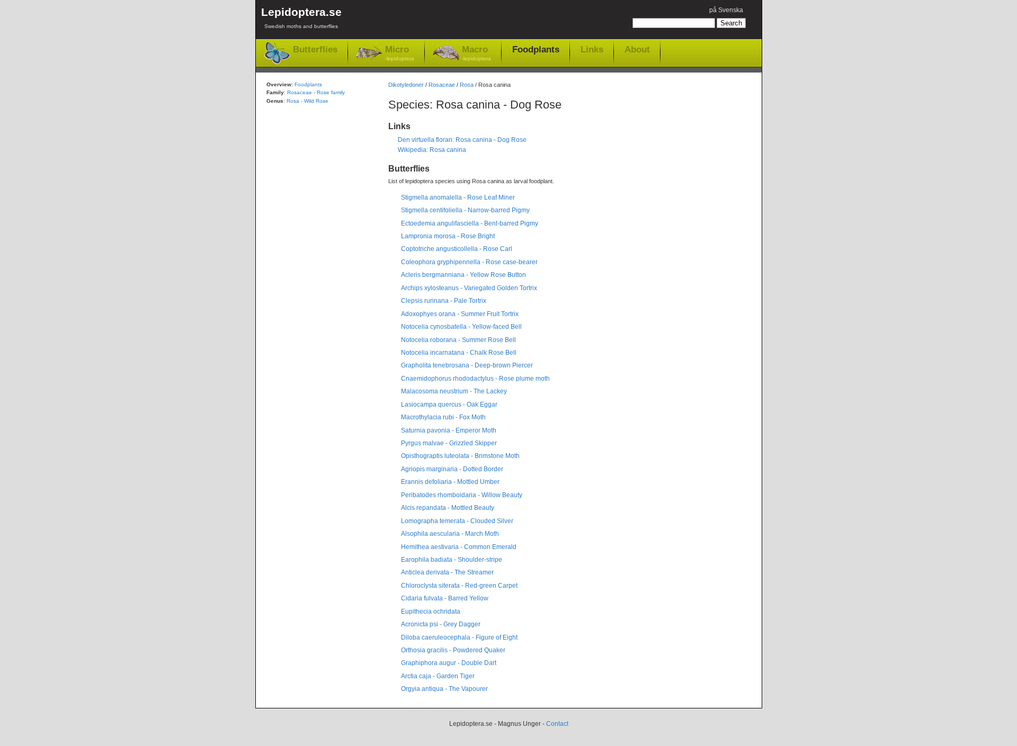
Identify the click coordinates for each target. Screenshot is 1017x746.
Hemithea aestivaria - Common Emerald (458, 547)
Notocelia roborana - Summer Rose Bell (458, 340)
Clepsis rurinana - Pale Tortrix (443, 300)
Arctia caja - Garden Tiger (438, 676)
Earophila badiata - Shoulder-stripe (451, 559)
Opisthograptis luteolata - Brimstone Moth (460, 456)
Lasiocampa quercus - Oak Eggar (449, 404)
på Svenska (726, 10)
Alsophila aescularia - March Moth (450, 533)
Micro (399, 52)
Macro (476, 52)
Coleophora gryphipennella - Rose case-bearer (469, 262)
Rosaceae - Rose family (316, 92)
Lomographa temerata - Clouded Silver (457, 521)
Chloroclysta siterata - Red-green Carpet (459, 585)
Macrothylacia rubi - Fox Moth (443, 417)
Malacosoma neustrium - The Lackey (454, 391)
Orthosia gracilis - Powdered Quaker (453, 650)
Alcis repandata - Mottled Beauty (447, 507)
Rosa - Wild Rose (307, 101)
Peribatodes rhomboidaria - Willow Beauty (461, 495)
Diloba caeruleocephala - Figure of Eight (459, 637)
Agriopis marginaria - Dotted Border (452, 469)
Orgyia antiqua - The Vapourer (444, 689)
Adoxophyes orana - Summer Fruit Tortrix (460, 314)
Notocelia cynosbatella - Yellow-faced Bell (461, 326)
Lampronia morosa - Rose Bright (448, 236)
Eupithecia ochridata (430, 611)
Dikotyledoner (406, 85)
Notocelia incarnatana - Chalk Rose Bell (458, 352)
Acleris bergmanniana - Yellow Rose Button (463, 274)
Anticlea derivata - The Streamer (447, 572)
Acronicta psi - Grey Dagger (440, 624)
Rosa (467, 85)
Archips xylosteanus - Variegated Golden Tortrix (469, 288)
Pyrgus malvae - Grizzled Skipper (449, 443)
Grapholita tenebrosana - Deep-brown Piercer (467, 365)
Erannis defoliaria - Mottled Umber (450, 482)
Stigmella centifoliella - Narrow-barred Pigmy (465, 210)
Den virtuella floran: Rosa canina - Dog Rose (462, 139)
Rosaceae (442, 85)
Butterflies (315, 49)
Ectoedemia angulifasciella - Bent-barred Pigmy (469, 223)
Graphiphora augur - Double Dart (448, 663)
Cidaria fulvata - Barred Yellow (444, 598)
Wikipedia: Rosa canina (432, 150)
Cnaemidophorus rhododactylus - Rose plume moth (475, 378)
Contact (557, 723)
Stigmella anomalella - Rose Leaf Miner (458, 197)
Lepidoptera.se (301, 17)
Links (592, 49)
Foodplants (535, 49)
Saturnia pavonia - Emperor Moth (448, 430)
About (637, 49)
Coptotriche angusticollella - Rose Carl (456, 249)
